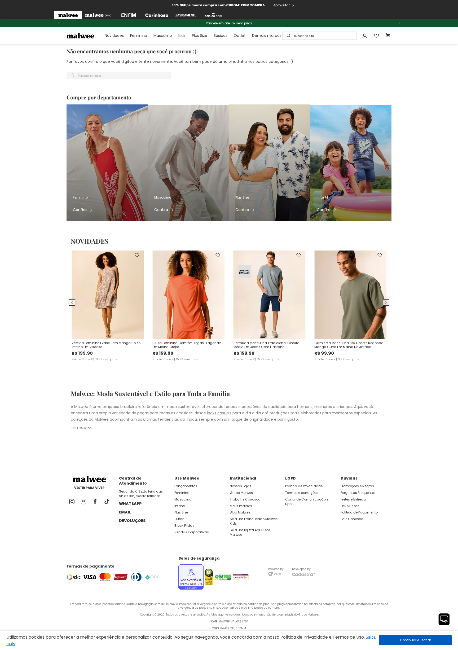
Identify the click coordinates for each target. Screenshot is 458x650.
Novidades (114, 35)
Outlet (240, 35)
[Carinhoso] (156, 15)
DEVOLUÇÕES (132, 520)
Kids (182, 35)
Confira (80, 209)
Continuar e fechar (415, 640)
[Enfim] (128, 15)
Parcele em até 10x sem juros (229, 23)
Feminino (138, 35)
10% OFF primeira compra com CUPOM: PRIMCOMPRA (218, 5)
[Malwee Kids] (98, 15)
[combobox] (319, 36)
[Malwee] (68, 15)
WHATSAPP (130, 503)
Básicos (220, 35)
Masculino (162, 35)
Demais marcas (266, 35)
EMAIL (125, 512)
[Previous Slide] (59, 23)
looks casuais (219, 413)
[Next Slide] (399, 23)
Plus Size (199, 35)
